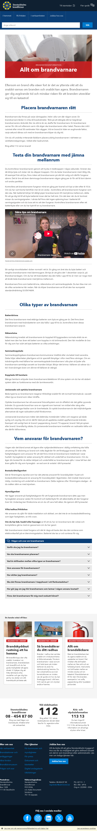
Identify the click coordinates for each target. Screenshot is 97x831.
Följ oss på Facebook (27, 818)
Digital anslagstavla (34, 768)
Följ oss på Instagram (38, 818)
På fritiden (21, 16)
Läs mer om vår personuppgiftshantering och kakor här (26, 828)
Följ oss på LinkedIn (48, 818)
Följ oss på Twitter (59, 818)
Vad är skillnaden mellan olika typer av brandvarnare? (33, 561)
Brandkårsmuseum (8, 764)
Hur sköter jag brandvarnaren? (22, 575)
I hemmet (7, 16)
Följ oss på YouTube (70, 818)
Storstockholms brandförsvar (14, 5)
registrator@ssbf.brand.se (59, 785)
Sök (87, 25)
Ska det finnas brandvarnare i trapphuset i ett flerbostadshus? (37, 582)
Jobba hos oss (56, 16)
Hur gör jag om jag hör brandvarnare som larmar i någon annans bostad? (43, 589)
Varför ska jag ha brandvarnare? (22, 547)
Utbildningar (30, 772)
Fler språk (85, 5)
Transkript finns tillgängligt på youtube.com (18, 261)
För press (29, 756)
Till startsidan (66, 5)
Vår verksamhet (7, 748)
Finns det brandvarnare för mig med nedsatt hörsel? (33, 596)
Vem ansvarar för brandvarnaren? (23, 568)
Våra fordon (5, 760)
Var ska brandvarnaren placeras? (23, 554)
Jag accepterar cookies (86, 828)
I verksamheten (38, 16)
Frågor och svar (7, 768)
